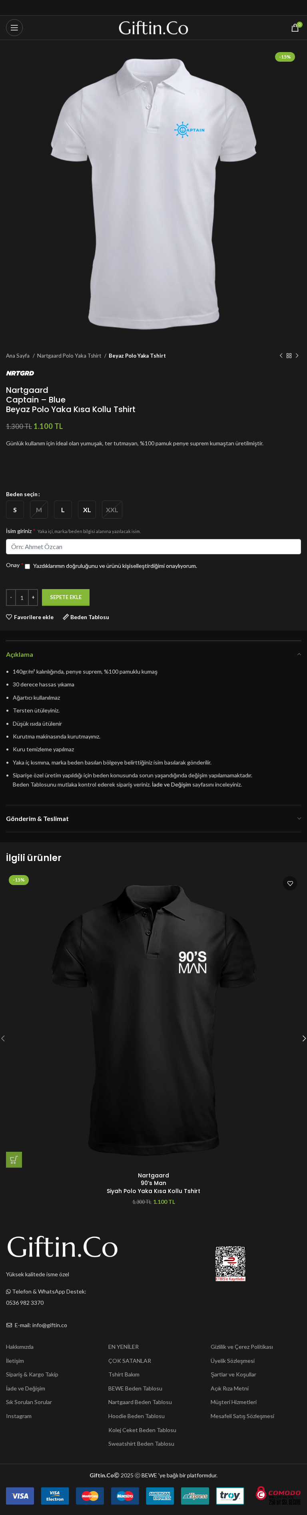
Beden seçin (22, 494)
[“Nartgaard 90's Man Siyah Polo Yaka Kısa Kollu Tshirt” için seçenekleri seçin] (14, 1160)
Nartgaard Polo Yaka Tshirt (69, 355)
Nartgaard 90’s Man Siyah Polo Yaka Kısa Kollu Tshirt (153, 1183)
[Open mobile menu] (14, 28)
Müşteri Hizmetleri (234, 1401)
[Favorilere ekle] (290, 883)
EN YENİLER (123, 1346)
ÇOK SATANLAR (129, 1360)
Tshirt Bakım (124, 1374)
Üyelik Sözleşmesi (233, 1360)
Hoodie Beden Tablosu (136, 1415)
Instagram (19, 1415)
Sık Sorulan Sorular (29, 1401)
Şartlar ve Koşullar (233, 1374)
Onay (15, 564)
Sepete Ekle (66, 597)
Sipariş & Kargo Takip (32, 1374)
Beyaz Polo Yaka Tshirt (137, 355)
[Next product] (297, 356)
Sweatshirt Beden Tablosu (141, 1443)
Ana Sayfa (18, 355)
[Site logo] (153, 27)
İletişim (15, 1360)
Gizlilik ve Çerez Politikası (242, 1346)
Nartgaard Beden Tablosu (140, 1401)
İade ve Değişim (171, 784)
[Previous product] (281, 356)
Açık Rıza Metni (230, 1388)
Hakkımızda (20, 1346)
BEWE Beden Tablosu (135, 1388)
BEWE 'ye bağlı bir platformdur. (179, 1475)
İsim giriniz (73, 530)
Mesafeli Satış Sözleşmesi (242, 1415)
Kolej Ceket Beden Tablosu (142, 1429)
